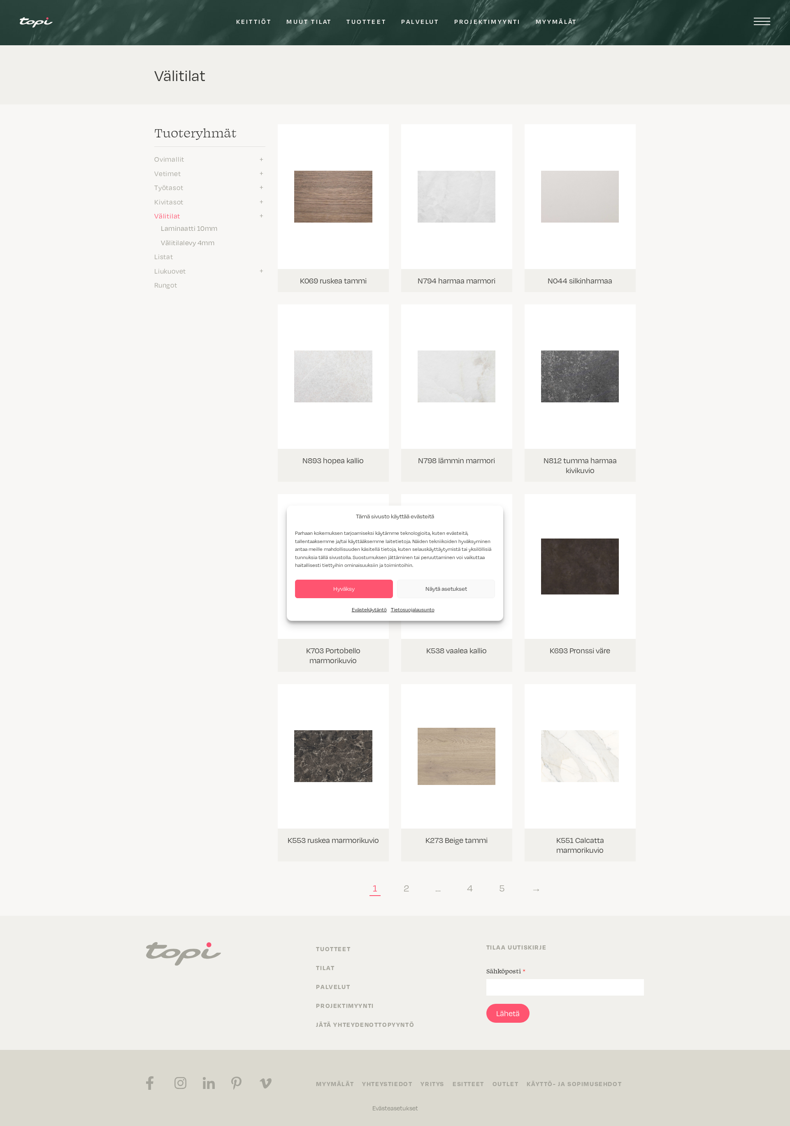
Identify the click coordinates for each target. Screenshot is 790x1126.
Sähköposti (505, 971)
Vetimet (167, 173)
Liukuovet (170, 270)
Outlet (506, 1083)
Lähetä (508, 1013)
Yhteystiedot (387, 1083)
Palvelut (420, 21)
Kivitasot (169, 201)
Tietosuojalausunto (412, 609)
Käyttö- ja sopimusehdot (574, 1083)
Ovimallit (169, 158)
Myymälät (556, 21)
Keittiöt (254, 21)
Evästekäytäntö (369, 609)
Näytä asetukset (446, 588)
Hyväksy (344, 588)
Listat (163, 256)
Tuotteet (366, 21)
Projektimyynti (487, 21)
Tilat (325, 967)
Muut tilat (309, 21)
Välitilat (167, 215)
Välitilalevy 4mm (187, 242)
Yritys (432, 1083)
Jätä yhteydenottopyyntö (365, 1024)
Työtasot (168, 187)
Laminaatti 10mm (189, 227)
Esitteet (468, 1083)
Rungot (165, 284)
